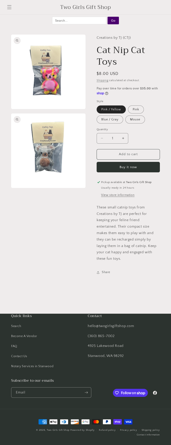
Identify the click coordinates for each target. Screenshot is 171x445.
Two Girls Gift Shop (58, 430)
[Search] (140, 7)
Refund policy (107, 430)
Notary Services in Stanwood (32, 366)
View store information (117, 195)
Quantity (102, 129)
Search (16, 326)
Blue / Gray (109, 119)
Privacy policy (128, 430)
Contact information (148, 434)
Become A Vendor (24, 336)
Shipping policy (151, 430)
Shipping (102, 80)
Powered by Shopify (82, 430)
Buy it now (128, 167)
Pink (136, 109)
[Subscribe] (86, 392)
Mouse (135, 119)
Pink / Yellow (111, 109)
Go (113, 20)
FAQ (14, 346)
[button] (9, 7)
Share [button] (106, 272)
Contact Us (19, 356)
